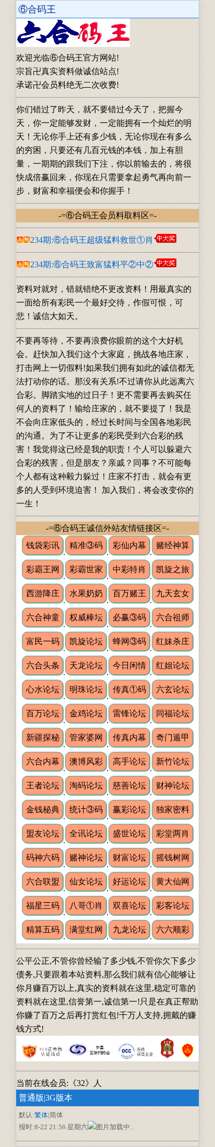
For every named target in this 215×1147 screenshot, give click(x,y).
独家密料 (172, 809)
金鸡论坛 (86, 713)
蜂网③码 (129, 641)
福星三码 (42, 905)
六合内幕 (42, 761)
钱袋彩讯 (42, 545)
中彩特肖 (129, 569)
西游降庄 (42, 593)
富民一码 (42, 641)
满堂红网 (86, 929)
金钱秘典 (42, 809)
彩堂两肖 (172, 833)
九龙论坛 (129, 929)
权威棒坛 (86, 617)
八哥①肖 (86, 905)
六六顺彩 (172, 929)
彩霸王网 (42, 569)
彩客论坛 (172, 905)
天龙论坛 (86, 665)
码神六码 (42, 857)
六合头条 (42, 665)
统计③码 (86, 809)
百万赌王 (129, 593)
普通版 (31, 1097)
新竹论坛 (172, 761)
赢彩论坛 (129, 809)
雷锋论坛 (129, 713)
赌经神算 (172, 545)
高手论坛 (129, 761)
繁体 (41, 1115)
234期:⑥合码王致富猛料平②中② (91, 264)
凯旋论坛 (86, 641)
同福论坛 (172, 713)
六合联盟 (42, 881)
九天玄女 (172, 593)
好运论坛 (129, 881)
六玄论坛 (172, 689)
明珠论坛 (86, 689)
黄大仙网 (172, 881)
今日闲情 (129, 665)
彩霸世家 (86, 569)
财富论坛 (129, 857)
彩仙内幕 (129, 545)
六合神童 (42, 617)
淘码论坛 (86, 785)
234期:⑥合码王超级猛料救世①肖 (91, 239)
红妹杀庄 (172, 641)
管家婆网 (86, 737)
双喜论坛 (129, 905)
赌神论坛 (86, 857)
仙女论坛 (86, 881)
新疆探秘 (42, 737)
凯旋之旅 (172, 569)
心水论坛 (42, 689)
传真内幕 (129, 737)
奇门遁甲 (172, 737)
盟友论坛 (42, 833)
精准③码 (86, 545)
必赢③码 (129, 617)
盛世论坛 (129, 833)
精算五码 (42, 929)
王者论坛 (42, 785)
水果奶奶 (86, 593)
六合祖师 (172, 617)
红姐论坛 (172, 665)
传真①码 (129, 689)
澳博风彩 (86, 761)
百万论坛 (42, 713)
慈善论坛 (129, 785)
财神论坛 (172, 785)
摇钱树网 (172, 857)
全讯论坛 (86, 833)
